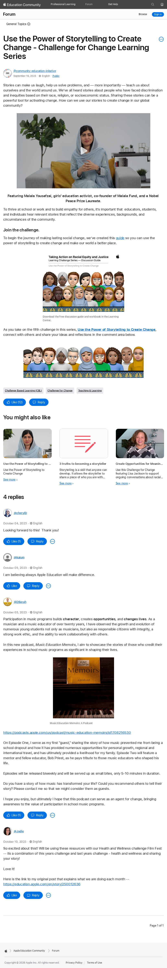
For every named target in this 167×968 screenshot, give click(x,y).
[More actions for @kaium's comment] (48, 585)
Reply (41, 402)
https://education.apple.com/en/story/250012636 (41, 884)
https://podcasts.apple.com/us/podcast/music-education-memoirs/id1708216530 (67, 733)
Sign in (158, 14)
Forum (88, 4)
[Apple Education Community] (22, 5)
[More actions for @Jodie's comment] (48, 895)
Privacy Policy (74, 962)
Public (56, 76)
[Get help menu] (120, 4)
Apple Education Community (29, 950)
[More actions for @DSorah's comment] (52, 815)
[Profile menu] (165, 5)
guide (120, 238)
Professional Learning (63, 4)
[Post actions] (160, 39)
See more (9, 479)
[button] (83, 150)
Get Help (113, 4)
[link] (83, 286)
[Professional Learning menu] (76, 4)
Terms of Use (94, 962)
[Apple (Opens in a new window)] (5, 951)
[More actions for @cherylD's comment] (52, 541)
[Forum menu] (94, 4)
